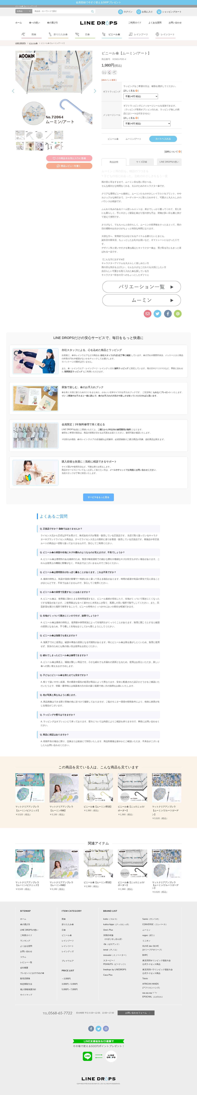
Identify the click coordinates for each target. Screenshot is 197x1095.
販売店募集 (25, 978)
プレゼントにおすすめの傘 (32, 973)
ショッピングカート (172, 11)
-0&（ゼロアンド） (111, 944)
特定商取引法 (26, 984)
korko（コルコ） (110, 919)
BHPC (145, 955)
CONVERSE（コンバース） (155, 924)
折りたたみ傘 (68, 924)
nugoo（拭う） (149, 935)
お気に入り (147, 11)
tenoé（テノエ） (110, 950)
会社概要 (24, 968)
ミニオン (146, 941)
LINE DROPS (20, 43)
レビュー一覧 (26, 962)
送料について (171, 151)
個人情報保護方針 (28, 989)
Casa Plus (108, 975)
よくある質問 (155, 22)
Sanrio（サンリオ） (151, 919)
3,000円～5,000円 (70, 984)
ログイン (128, 11)
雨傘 (64, 919)
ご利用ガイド (134, 22)
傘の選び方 (52, 22)
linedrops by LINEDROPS (114, 969)
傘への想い (34, 22)
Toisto (145, 978)
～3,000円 (66, 978)
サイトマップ (26, 995)
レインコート (68, 946)
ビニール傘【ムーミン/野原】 (98, 806)
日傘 (64, 930)
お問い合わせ (175, 22)
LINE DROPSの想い (29, 930)
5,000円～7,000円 (70, 989)
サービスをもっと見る (98, 497)
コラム (23, 957)
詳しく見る (129, 90)
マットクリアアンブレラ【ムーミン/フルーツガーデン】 (165, 810)
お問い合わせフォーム (136, 1013)
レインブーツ (68, 941)
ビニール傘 (33, 43)
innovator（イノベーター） (115, 955)
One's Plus (108, 930)
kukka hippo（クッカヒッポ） (116, 924)
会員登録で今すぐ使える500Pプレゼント (98, 2)
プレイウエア (68, 961)
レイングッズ (68, 951)
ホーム (18, 22)
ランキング (25, 941)
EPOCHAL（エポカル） (153, 997)
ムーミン (146, 930)
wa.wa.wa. (147, 993)
